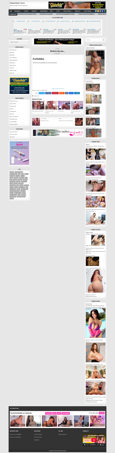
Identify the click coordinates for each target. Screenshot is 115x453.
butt (26, 177)
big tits (22, 176)
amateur (12, 172)
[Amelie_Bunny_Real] (93, 137)
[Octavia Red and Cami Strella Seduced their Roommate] (95, 224)
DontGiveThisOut (90, 93)
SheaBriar (12, 55)
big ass (26, 174)
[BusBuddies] (93, 125)
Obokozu (12, 114)
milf (17, 185)
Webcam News (17, 11)
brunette (21, 177)
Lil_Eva (57, 48)
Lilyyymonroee (90, 82)
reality (11, 193)
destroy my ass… (57, 51)
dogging (18, 181)
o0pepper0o (13, 111)
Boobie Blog (89, 304)
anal (19, 174)
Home (11, 11)
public (18, 189)
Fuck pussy (61, 111)
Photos (58, 11)
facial (11, 183)
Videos (51, 11)
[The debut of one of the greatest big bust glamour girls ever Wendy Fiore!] (95, 337)
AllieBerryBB (13, 70)
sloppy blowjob (13, 194)
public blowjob (24, 189)
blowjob (16, 177)
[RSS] (98, 11)
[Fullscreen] (103, 445)
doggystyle (24, 181)
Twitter (42, 93)
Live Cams (26, 11)
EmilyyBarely (13, 49)
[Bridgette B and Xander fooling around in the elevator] (95, 402)
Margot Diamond (14, 116)
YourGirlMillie (13, 121)
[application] (94, 440)
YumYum (12, 67)
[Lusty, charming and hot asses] (95, 292)
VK (67, 93)
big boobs (12, 176)
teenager (24, 194)
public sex (23, 191)
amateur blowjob (18, 172)
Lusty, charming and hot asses (93, 268)
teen (19, 194)
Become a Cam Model (15, 437)
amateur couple (13, 174)
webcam (11, 198)
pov (27, 187)
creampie (20, 179)
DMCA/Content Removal (58, 88)
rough (23, 193)
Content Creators (67, 11)
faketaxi (15, 183)
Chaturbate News (17, 3)
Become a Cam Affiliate (15, 434)
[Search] (100, 11)
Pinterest (56, 93)
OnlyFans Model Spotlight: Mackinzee (95, 49)
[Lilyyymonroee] (93, 91)
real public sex (18, 193)
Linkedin (77, 93)
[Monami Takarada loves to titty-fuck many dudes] (95, 207)
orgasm (21, 185)
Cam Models (34, 11)
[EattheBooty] (93, 114)
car (11, 179)
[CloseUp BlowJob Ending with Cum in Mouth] (95, 175)
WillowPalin (13, 65)
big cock (17, 176)
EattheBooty (89, 105)
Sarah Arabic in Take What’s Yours (94, 364)
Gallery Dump (89, 232)
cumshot (25, 179)
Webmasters (77, 11)
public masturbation (14, 191)
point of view (22, 187)
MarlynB (12, 52)
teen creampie (13, 196)
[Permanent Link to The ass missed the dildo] (77, 105)
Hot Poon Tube (13, 134)
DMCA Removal (62, 434)
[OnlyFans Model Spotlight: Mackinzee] (95, 73)
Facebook (49, 93)
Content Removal (87, 11)
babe (22, 174)
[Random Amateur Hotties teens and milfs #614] (95, 253)
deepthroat (12, 181)
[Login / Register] (105, 11)
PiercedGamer (13, 57)
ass (38, 95)
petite (16, 187)
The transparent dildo (37, 111)
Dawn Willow (13, 103)
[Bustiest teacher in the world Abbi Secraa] (95, 361)
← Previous (44, 118)
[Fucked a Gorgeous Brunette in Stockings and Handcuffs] (95, 191)
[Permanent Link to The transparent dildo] (38, 105)
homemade (21, 183)
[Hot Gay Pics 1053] (92, 265)
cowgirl (15, 179)
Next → (60, 118)
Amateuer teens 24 (90, 294)
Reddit (62, 93)
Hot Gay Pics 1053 (90, 255)
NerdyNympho (13, 60)
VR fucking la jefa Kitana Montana (94, 380)
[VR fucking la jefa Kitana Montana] (95, 394)
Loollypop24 (13, 106)
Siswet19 (12, 73)
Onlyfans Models (43, 11)
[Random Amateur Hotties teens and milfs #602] (98, 245)
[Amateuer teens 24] (91, 296)
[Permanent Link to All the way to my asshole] (51, 105)
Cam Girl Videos (14, 131)
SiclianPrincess (13, 101)
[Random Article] (102, 11)
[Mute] (100, 445)
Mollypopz (12, 62)
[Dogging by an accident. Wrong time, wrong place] (95, 159)
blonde (11, 177)
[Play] (85, 445)
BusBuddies (89, 116)
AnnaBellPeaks (13, 119)
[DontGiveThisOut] (93, 103)
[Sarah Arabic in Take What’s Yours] (95, 378)
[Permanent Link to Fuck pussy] (64, 105)
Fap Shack (12, 137)
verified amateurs (21, 196)
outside (11, 187)
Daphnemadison (14, 124)
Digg (72, 93)
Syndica (12, 108)
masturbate (12, 185)
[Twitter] (96, 11)
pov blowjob (12, 189)
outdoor (26, 185)
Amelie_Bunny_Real (91, 127)
